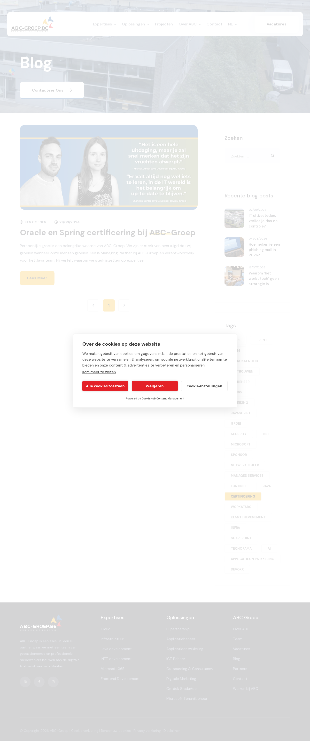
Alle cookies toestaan (105, 385)
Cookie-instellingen (204, 385)
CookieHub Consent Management (163, 398)
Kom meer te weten (99, 372)
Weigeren (155, 385)
